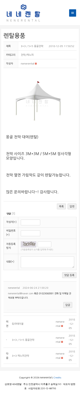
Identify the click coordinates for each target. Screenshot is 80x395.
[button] (27, 63)
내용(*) (10, 261)
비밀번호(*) (11, 232)
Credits (57, 377)
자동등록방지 (11, 246)
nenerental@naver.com (20, 293)
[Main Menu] (72, 12)
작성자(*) (11, 222)
